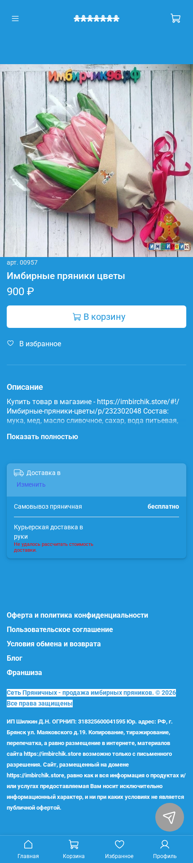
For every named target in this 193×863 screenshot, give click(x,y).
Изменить (31, 484)
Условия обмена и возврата (54, 644)
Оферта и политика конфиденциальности (77, 615)
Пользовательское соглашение (60, 629)
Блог (14, 658)
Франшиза (24, 672)
